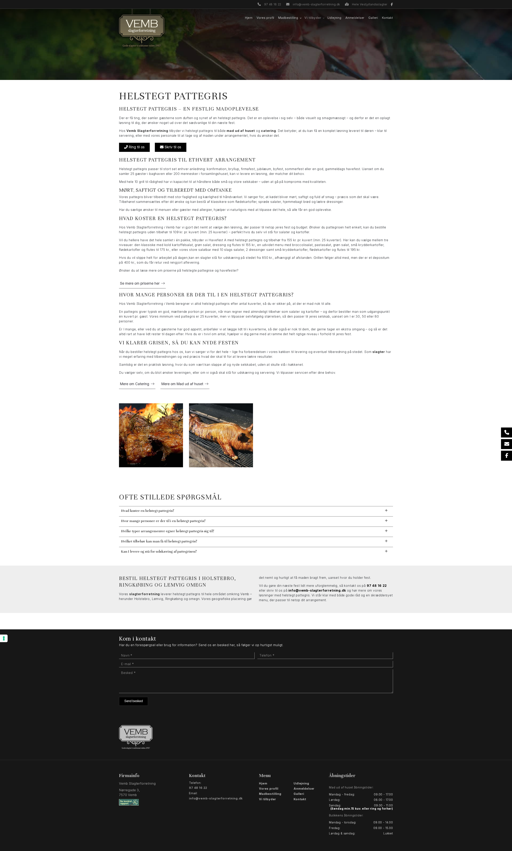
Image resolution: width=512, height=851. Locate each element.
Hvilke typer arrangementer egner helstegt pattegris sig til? (167, 531)
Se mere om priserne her (140, 283)
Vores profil (268, 788)
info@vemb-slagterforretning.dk (316, 4)
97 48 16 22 (272, 4)
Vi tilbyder (267, 799)
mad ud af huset (241, 131)
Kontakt (300, 799)
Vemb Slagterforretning (147, 131)
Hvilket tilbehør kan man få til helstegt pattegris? (159, 541)
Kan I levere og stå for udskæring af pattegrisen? (159, 551)
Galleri (299, 793)
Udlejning (301, 783)
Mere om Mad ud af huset (182, 384)
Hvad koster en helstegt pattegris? (147, 510)
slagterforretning (144, 594)
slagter (378, 352)
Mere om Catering (134, 384)
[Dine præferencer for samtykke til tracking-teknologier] (4, 638)
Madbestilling (270, 793)
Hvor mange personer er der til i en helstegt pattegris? (163, 521)
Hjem (263, 783)
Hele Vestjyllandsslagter (370, 4)
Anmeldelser (304, 788)
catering (268, 131)
